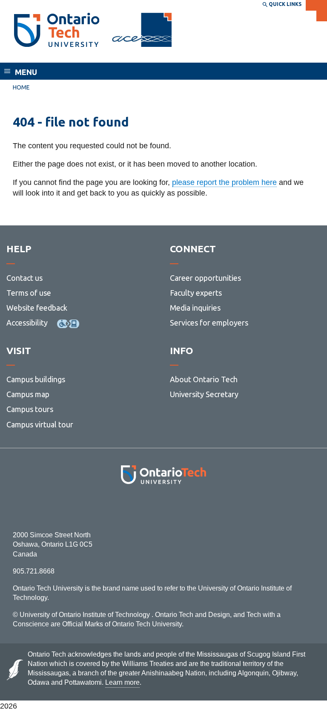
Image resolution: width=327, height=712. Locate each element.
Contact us (24, 278)
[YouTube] (201, 507)
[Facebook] (125, 507)
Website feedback (36, 307)
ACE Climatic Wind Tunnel (63, 54)
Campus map (27, 394)
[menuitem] (21, 88)
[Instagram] (163, 507)
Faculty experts (196, 292)
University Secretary (204, 394)
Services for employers (209, 322)
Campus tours (29, 409)
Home (21, 87)
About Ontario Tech (204, 379)
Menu (26, 72)
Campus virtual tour (39, 424)
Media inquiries (195, 307)
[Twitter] (144, 507)
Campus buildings (35, 379)
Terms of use (28, 292)
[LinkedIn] (182, 507)
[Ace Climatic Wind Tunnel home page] (56, 30)
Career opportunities (205, 278)
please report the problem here (224, 182)
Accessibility (27, 322)
